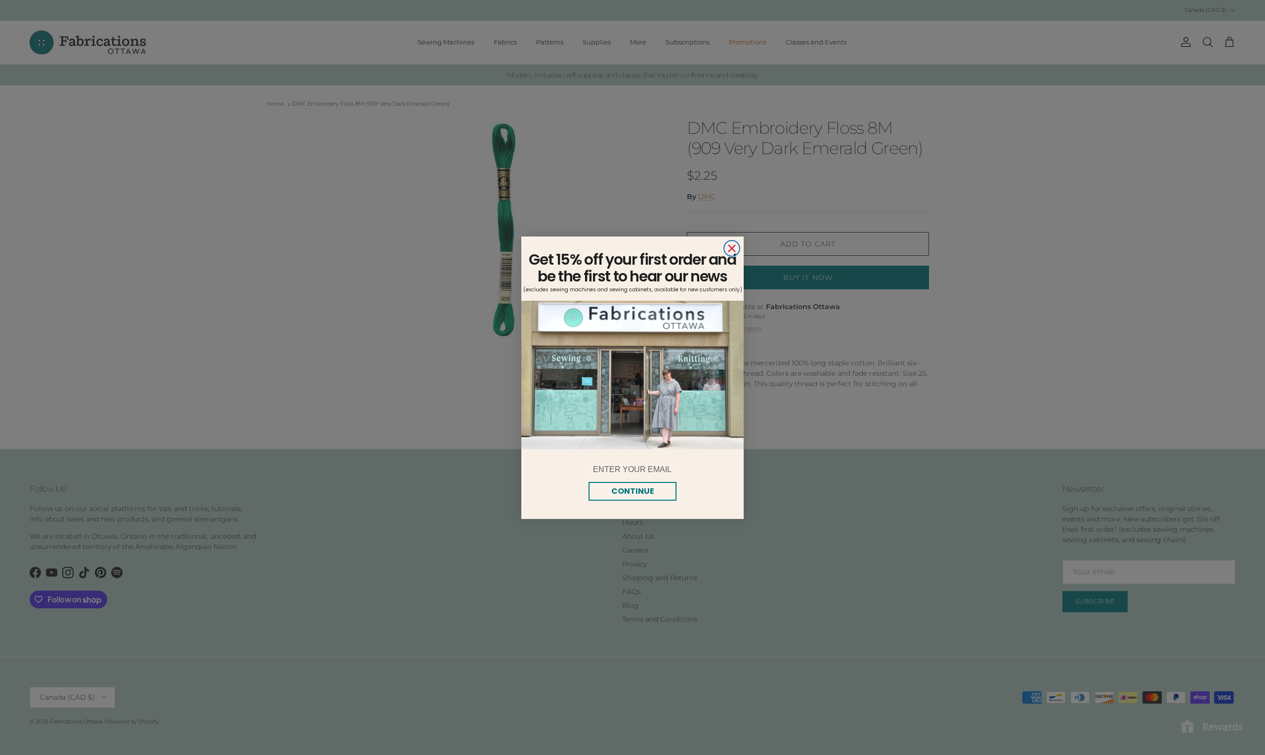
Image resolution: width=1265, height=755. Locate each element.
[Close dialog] (732, 248)
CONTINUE (632, 491)
